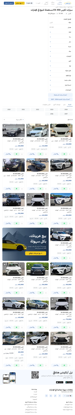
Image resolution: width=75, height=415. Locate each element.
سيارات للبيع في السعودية (68, 409)
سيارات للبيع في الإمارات (68, 407)
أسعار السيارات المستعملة (60, 95)
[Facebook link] (59, 395)
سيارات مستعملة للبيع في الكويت (30, 404)
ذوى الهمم (17, 360)
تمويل (7, 358)
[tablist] (37, 104)
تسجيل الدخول (9, 3)
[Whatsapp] (64, 154)
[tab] (70, 104)
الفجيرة (20, 358)
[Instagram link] (46, 395)
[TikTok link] (55, 395)
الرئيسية (35, 392)
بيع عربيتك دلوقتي (35, 253)
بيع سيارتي (18, 3)
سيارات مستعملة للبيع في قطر (31, 409)
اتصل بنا (35, 394)
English (28, 3)
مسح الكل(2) (51, 13)
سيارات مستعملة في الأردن (32, 407)
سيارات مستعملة (59, 3)
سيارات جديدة (52, 3)
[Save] (52, 125)
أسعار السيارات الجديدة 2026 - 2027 (60, 99)
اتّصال (55, 154)
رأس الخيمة (43, 149)
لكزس (65, 147)
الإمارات (67, 396)
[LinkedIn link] (50, 395)
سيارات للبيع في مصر (69, 404)
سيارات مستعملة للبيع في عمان (31, 412)
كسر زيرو (31, 218)
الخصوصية (35, 399)
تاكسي (22, 360)
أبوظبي (20, 149)
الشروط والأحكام (33, 397)
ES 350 (60, 147)
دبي (68, 147)
